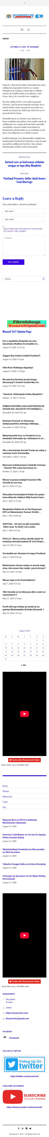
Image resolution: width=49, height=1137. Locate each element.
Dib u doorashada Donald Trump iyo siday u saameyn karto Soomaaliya (24, 451)
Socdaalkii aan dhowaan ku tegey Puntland (24, 553)
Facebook (14, 1038)
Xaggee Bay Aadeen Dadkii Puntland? (21, 356)
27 (24, 655)
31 (6, 659)
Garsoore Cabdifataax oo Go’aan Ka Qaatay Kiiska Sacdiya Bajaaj (24, 836)
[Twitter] (30, 1128)
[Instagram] (26, 1128)
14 (30, 648)
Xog (4, 807)
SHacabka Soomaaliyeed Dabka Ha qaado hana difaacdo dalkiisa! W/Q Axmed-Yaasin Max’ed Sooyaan (24, 496)
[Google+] (22, 1128)
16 (43, 648)
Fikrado (6, 791)
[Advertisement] (22, 303)
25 (12, 655)
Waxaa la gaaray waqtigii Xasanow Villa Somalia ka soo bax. (22, 481)
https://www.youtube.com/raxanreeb (24, 1107)
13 (24, 648)
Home (5, 785)
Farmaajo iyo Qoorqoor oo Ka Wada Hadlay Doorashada (24, 877)
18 (12, 651)
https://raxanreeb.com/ (17, 1013)
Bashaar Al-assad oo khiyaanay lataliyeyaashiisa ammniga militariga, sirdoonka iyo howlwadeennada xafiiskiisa (23, 422)
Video (5, 801)
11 (12, 648)
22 (37, 651)
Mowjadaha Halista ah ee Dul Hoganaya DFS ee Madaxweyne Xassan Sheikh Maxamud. (22, 511)
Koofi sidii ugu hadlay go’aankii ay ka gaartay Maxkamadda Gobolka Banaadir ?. (24, 608)
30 (43, 655)
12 (18, 648)
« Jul (23, 665)
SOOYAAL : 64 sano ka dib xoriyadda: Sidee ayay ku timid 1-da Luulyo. (21, 525)
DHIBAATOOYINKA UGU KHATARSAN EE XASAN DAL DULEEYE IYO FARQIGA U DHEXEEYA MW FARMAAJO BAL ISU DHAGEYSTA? (23, 407)
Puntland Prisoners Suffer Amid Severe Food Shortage (25, 180)
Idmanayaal (7, 796)
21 (30, 651)
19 (18, 651)
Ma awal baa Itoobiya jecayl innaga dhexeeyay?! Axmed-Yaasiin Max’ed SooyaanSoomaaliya (20, 381)
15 (37, 648)
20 (24, 651)
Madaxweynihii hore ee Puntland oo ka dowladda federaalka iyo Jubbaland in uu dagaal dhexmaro (23, 437)
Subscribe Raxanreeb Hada (25, 760)
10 (6, 648)
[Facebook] (18, 1128)
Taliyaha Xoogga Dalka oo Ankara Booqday (24, 864)
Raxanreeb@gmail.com (17, 1018)
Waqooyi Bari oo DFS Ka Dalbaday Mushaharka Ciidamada (20, 821)
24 (6, 655)
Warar (6, 39)
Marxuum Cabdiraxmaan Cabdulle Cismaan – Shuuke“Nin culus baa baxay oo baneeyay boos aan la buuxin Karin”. (24, 466)
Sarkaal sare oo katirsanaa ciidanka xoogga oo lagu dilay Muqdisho (24, 163)
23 (43, 651)
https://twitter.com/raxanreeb (24, 1076)
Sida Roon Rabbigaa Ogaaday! (18, 368)
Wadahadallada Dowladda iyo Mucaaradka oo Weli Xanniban (23, 850)
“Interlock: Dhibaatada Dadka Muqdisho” (23, 394)
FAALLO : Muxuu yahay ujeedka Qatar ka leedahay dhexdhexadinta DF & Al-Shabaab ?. (24, 540)
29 (37, 655)
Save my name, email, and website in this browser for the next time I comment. (22, 230)
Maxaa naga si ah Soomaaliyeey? (19, 580)
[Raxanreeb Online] (24, 16)
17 (6, 651)
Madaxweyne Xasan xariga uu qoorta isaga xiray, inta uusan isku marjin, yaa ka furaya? (24, 566)
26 (18, 655)
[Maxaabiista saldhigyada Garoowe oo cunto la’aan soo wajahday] (24, 69)
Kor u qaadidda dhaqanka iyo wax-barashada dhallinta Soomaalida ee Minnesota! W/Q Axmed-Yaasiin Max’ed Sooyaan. (22, 342)
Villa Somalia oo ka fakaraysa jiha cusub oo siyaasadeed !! (24, 593)
